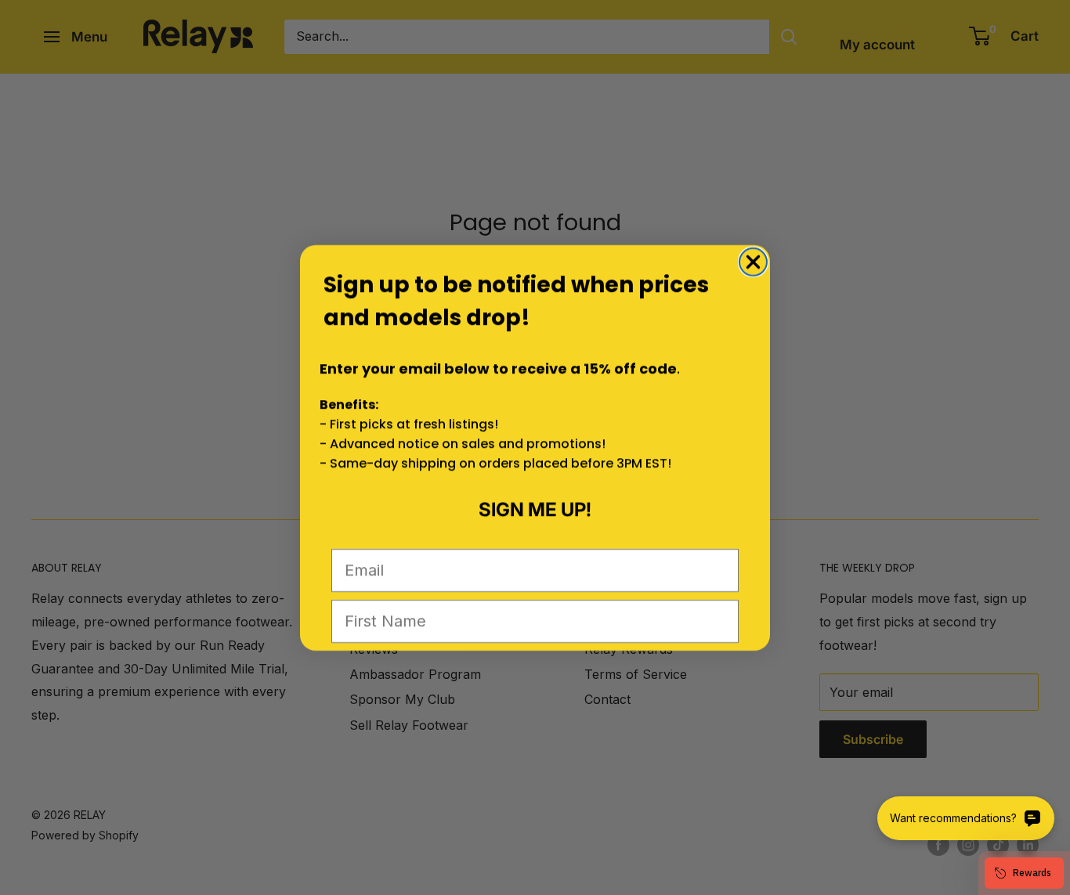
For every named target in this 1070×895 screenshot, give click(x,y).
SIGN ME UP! (535, 509)
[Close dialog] (753, 262)
